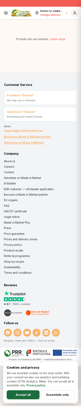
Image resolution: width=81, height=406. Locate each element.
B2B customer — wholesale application (29, 189)
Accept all (23, 395)
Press (7, 228)
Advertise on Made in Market (24, 142)
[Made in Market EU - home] (21, 13)
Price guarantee (14, 233)
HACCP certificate (15, 211)
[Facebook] (8, 333)
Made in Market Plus (17, 222)
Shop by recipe (14, 261)
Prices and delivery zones (21, 239)
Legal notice (12, 216)
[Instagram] (17, 333)
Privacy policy (13, 244)
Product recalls (13, 250)
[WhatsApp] (56, 333)
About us (9, 161)
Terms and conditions (18, 272)
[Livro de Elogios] (38, 313)
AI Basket (10, 183)
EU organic (11, 200)
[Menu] (5, 13)
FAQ (6, 205)
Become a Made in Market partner (27, 136)
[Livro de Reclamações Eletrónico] (13, 313)
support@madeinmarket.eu (23, 130)
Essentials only (57, 395)
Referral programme (17, 256)
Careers (9, 166)
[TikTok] (36, 333)
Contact (9, 172)
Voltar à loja (57, 39)
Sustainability (12, 267)
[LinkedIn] (46, 333)
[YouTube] (27, 333)
